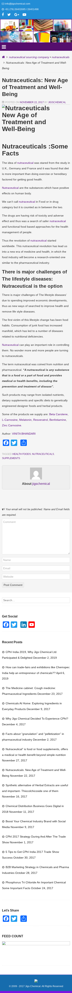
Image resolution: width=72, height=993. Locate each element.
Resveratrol (40, 419)
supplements (11, 458)
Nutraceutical (10, 187)
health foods (21, 454)
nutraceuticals (60, 57)
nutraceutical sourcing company (29, 57)
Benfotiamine (57, 419)
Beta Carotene (58, 414)
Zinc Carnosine (11, 425)
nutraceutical (25, 162)
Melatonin (25, 419)
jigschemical (57, 102)
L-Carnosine (10, 419)
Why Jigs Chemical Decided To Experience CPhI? (37, 718)
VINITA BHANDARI (24, 433)
